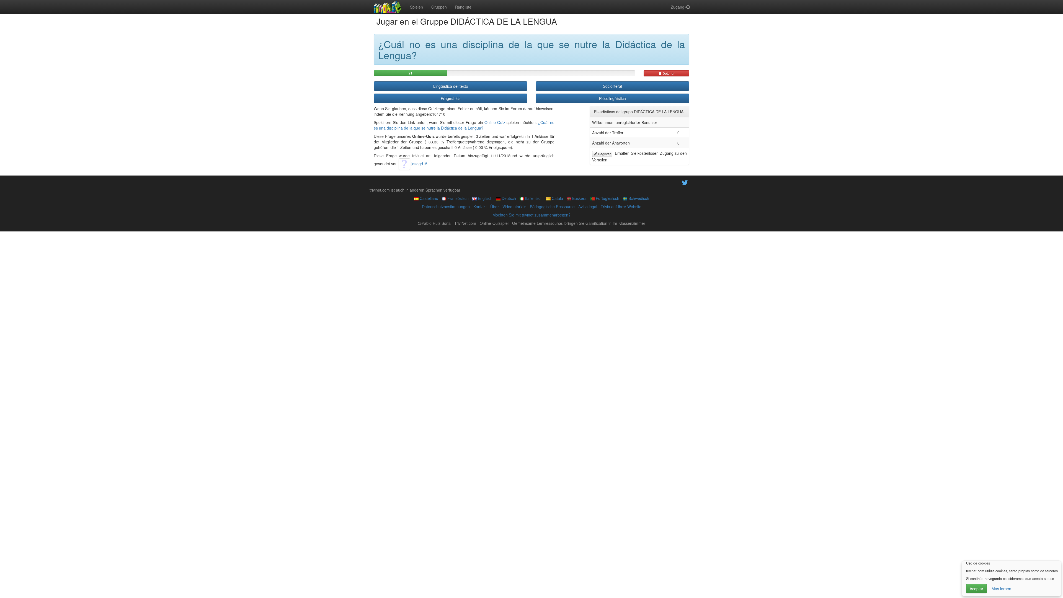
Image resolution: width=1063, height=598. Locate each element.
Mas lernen (1001, 588)
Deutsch (508, 198)
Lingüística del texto (450, 86)
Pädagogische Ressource (552, 206)
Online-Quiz (494, 122)
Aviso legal (587, 206)
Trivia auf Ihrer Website (621, 206)
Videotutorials (514, 206)
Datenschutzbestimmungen (446, 206)
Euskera (579, 198)
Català (557, 198)
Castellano (428, 198)
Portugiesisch (607, 198)
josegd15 (418, 163)
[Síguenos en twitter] (684, 182)
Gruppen (439, 7)
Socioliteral (612, 86)
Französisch (457, 198)
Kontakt (480, 206)
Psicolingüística (612, 98)
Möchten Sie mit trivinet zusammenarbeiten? (531, 215)
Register (604, 153)
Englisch (484, 198)
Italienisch (533, 198)
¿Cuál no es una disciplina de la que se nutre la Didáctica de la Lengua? (464, 125)
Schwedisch (638, 198)
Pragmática (451, 98)
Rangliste (463, 7)
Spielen (416, 7)
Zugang (678, 7)
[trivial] (388, 7)
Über (494, 206)
